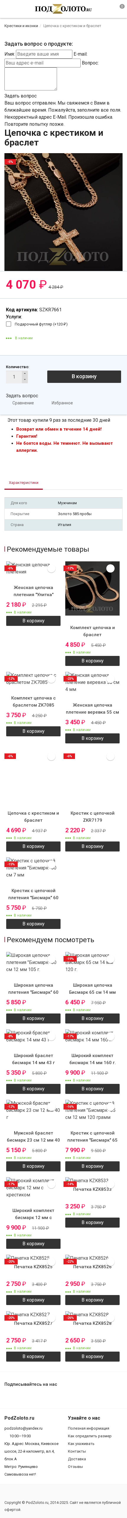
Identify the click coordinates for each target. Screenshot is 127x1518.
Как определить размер (90, 1436)
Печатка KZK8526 (92, 1266)
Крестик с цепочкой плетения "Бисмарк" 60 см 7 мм (33, 897)
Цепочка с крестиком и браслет (33, 817)
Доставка (77, 1459)
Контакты (77, 1451)
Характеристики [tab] (23, 482)
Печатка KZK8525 (33, 1266)
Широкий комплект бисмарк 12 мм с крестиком (33, 1217)
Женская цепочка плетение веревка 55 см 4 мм (92, 712)
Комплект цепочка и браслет (92, 631)
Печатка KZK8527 (33, 1323)
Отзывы (75, 1466)
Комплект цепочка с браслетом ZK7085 (33, 701)
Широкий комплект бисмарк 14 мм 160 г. (92, 1059)
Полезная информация (88, 1428)
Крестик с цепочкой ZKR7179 (93, 817)
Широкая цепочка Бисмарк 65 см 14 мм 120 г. (92, 992)
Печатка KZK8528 (92, 1323)
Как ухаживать (81, 1443)
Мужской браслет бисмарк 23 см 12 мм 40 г (33, 1140)
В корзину (84, 376)
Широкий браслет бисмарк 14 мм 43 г (33, 1059)
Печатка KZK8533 (92, 1189)
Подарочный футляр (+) (41, 324)
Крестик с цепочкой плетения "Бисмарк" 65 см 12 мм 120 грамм (92, 1140)
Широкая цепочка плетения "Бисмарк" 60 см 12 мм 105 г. (33, 992)
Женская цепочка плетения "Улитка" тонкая (33, 594)
